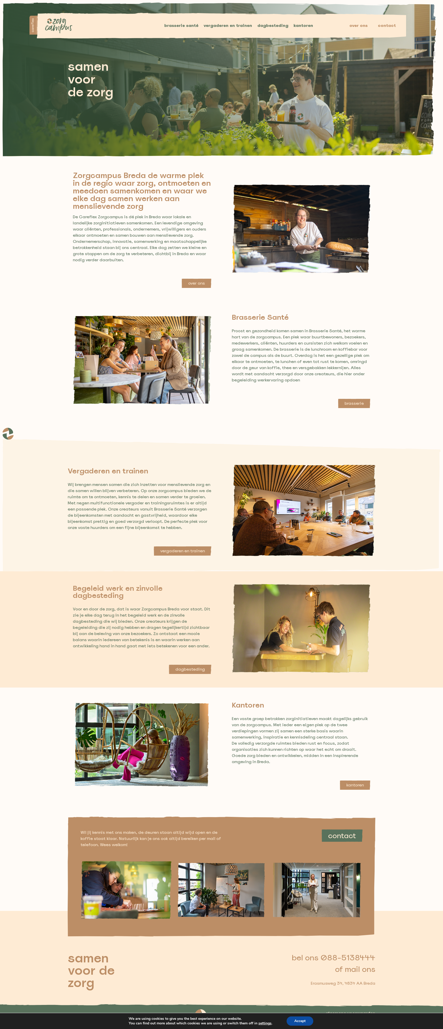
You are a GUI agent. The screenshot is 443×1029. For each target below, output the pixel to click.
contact (387, 25)
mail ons (360, 969)
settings (264, 1023)
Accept (300, 1020)
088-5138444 (347, 958)
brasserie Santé (181, 25)
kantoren (303, 25)
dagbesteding (272, 25)
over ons (358, 25)
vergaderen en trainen (228, 25)
